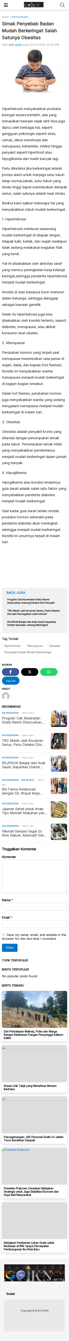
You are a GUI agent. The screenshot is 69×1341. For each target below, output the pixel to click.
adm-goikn (15, 44)
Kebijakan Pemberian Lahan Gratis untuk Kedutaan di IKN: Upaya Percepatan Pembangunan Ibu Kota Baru (29, 1246)
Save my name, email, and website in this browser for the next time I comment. (34, 937)
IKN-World (27, 780)
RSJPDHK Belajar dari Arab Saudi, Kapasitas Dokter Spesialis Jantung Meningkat (24, 765)
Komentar (9, 857)
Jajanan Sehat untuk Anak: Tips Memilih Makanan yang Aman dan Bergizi (24, 811)
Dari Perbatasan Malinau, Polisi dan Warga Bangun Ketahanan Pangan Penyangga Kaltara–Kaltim (34, 1035)
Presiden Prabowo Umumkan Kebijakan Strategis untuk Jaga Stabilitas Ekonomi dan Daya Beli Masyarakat (31, 1191)
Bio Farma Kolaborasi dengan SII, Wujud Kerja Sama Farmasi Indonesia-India (22, 791)
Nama (7, 900)
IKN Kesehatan (10, 713)
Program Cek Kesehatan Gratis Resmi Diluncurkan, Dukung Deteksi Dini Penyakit (22, 720)
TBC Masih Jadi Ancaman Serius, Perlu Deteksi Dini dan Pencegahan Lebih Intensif (22, 743)
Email (7, 917)
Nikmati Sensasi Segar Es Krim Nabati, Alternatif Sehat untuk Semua (24, 833)
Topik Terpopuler (15, 960)
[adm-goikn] (7, 696)
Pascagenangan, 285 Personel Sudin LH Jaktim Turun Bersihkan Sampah (33, 1138)
